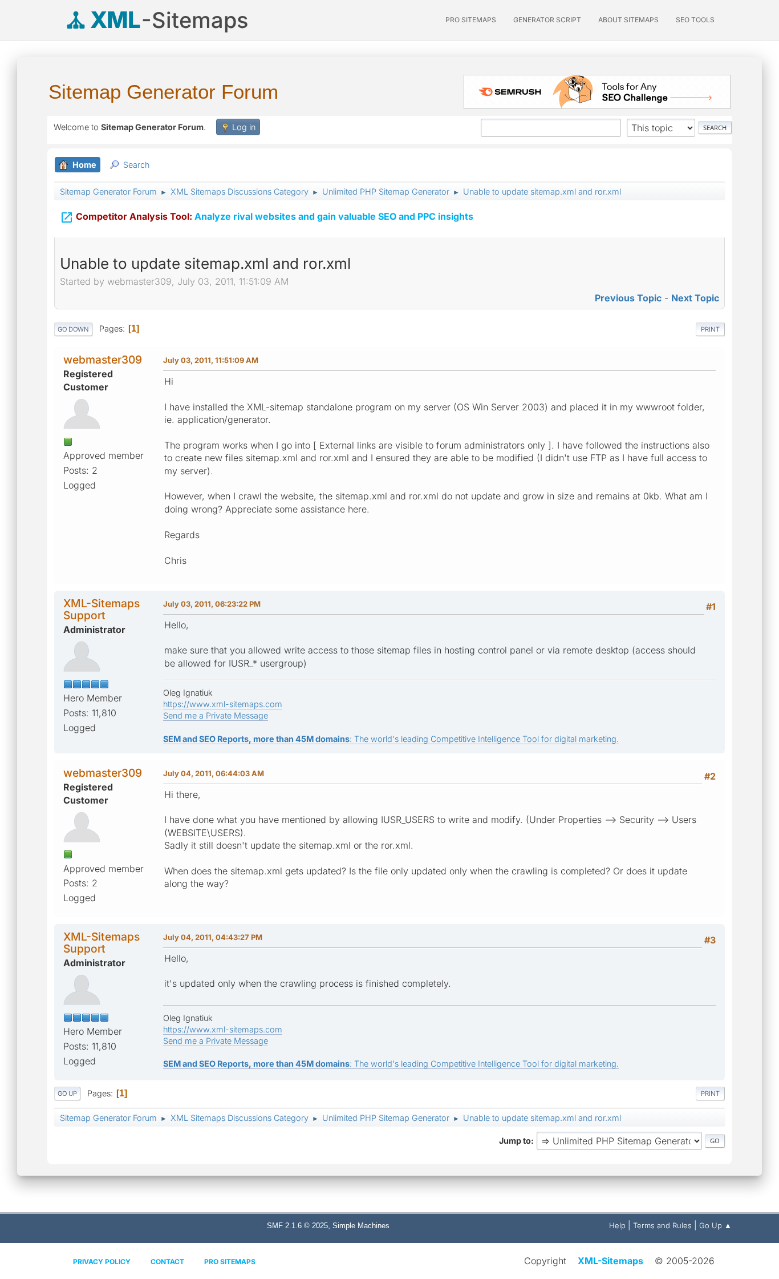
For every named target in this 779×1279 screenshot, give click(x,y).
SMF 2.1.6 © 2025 (297, 1225)
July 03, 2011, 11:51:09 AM (210, 360)
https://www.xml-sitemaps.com (222, 704)
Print (710, 329)
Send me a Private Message (215, 715)
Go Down (73, 329)
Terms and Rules (662, 1225)
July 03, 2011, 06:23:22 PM (212, 603)
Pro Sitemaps (229, 1261)
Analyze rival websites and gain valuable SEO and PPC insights (266, 217)
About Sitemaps (628, 19)
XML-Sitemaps (610, 1260)
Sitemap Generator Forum (163, 91)
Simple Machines (361, 1225)
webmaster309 (102, 359)
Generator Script (547, 19)
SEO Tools (695, 19)
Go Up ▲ (715, 1225)
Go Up (67, 1094)
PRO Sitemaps (470, 19)
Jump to (515, 1140)
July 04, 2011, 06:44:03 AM (213, 773)
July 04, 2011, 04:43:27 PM (212, 937)
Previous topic (628, 298)
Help (617, 1225)
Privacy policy (102, 1261)
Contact (167, 1261)
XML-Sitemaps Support (101, 609)
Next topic (695, 298)
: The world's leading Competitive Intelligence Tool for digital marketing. (391, 739)
